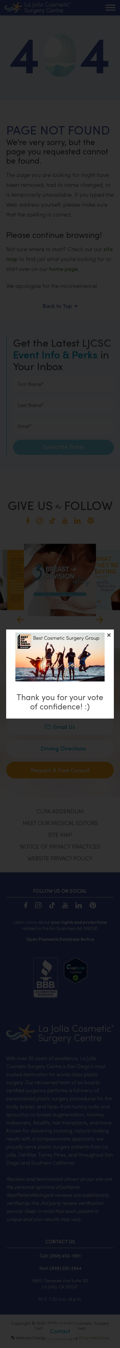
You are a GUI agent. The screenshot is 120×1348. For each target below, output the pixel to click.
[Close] (109, 635)
